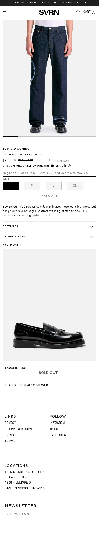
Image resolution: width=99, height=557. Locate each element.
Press (9, 435)
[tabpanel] (49, 78)
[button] (77, 12)
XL (78, 187)
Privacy (10, 422)
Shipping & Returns (19, 429)
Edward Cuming (16, 148)
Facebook (58, 435)
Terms (10, 441)
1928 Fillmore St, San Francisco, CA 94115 (25, 485)
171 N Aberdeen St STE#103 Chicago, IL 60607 (24, 474)
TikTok (54, 429)
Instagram (57, 422)
